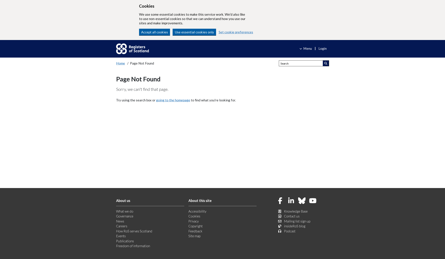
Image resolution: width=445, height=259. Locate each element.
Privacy (193, 221)
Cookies (194, 216)
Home (120, 63)
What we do (124, 211)
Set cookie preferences (236, 32)
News (120, 221)
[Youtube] (313, 201)
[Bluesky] (302, 201)
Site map (194, 236)
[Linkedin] (291, 201)
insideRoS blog (294, 226)
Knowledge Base (296, 211)
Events (121, 236)
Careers (121, 226)
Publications (125, 241)
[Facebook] (280, 201)
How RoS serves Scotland (134, 231)
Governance (124, 216)
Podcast (290, 231)
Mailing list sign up (297, 221)
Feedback (195, 231)
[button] (326, 63)
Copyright (195, 226)
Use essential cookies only (194, 32)
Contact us (292, 216)
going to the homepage (173, 100)
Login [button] (322, 48)
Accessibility (197, 211)
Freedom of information (133, 246)
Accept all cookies (154, 32)
